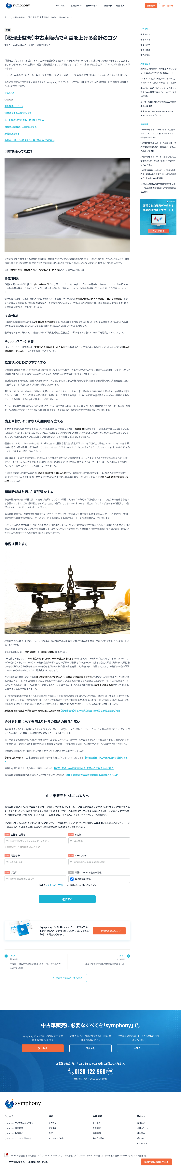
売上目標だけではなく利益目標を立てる (24, 120)
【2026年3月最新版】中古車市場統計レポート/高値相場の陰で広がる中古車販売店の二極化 (158, 187)
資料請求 (151, 5)
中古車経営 (145, 34)
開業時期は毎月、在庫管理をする (21, 126)
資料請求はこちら (109, 930)
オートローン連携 (56, 1138)
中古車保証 (145, 54)
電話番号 (15, 855)
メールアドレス (82, 855)
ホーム (7, 17)
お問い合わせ (167, 5)
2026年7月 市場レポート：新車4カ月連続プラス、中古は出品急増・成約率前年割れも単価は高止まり (157, 133)
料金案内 (141, 1133)
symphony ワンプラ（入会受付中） (19, 1123)
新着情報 (97, 1128)
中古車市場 (145, 39)
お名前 (78, 834)
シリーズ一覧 (58, 5)
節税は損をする (12, 133)
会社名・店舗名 (18, 834)
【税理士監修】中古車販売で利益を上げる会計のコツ (50, 17)
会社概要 (97, 1123)
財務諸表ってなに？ (14, 106)
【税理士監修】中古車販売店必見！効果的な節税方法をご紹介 (90, 710)
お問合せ (138, 1048)
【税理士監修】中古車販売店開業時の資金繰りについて (91, 775)
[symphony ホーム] (18, 5)
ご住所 (14, 872)
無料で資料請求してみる (156, 1162)
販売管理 (53, 1123)
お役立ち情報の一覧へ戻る (69, 978)
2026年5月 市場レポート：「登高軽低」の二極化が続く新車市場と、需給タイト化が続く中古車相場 (158, 160)
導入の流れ (142, 1138)
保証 (51, 1133)
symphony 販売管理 (14, 1128)
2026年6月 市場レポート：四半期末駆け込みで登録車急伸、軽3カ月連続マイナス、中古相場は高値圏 (158, 147)
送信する (67, 899)
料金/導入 (120, 5)
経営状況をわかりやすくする (18, 113)
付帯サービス (91, 5)
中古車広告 (145, 44)
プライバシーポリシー (55, 884)
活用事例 (108, 5)
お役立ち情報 (19, 17)
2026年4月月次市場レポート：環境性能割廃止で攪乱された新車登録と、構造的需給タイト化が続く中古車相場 (158, 174)
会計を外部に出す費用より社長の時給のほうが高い (29, 140)
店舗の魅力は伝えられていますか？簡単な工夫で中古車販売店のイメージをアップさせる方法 (158, 92)
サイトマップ (142, 1143)
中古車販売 (145, 49)
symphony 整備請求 (14, 1133)
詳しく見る (10, 92)
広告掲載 (75, 5)
